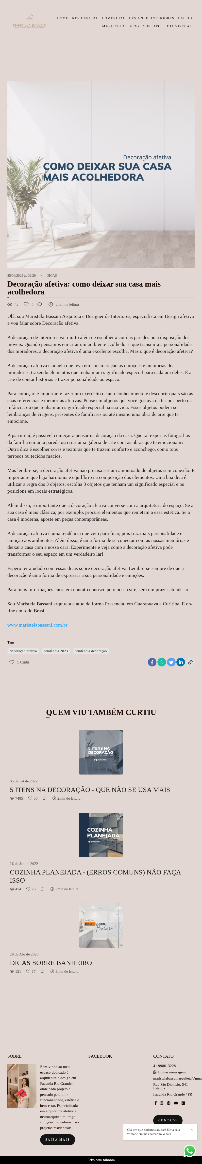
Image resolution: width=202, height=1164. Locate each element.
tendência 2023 (56, 651)
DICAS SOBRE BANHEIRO (51, 963)
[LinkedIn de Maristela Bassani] (183, 1103)
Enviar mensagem (172, 1072)
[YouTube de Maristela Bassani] (176, 1103)
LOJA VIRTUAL (178, 26)
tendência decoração (91, 651)
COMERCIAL (113, 18)
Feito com (101, 1160)
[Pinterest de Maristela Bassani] (168, 1103)
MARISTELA (113, 26)
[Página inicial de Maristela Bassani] (29, 22)
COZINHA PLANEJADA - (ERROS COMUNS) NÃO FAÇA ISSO (95, 876)
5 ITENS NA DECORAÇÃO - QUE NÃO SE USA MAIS (90, 789)
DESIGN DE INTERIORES (151, 18)
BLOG (134, 26)
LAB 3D (185, 18)
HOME (62, 18)
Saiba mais (57, 1139)
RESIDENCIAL (85, 18)
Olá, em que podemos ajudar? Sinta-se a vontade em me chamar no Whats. (153, 1132)
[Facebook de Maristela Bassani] (155, 1103)
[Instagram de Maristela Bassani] (161, 1103)
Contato (167, 1120)
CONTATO (152, 26)
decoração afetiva (23, 651)
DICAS (52, 275)
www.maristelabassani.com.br (37, 625)
